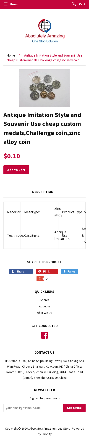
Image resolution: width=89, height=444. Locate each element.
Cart (82, 4)
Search (44, 300)
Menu (13, 4)
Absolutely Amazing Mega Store (50, 429)
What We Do (44, 313)
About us (44, 306)
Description (42, 192)
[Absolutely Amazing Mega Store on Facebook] (44, 337)
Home (11, 55)
